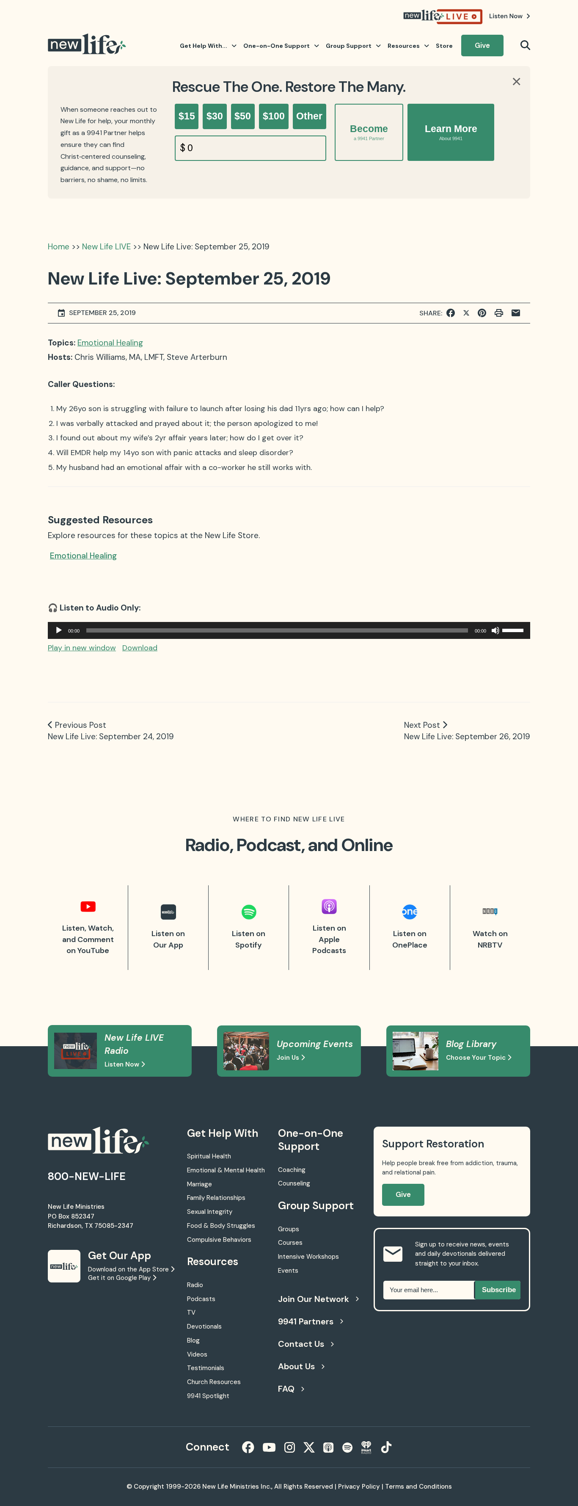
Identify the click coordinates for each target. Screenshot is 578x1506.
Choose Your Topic (476, 1057)
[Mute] (495, 630)
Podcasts (201, 1299)
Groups (288, 1229)
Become (369, 132)
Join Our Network (313, 1298)
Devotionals (204, 1326)
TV (191, 1312)
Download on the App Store (129, 1269)
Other (309, 116)
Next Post (422, 725)
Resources (404, 46)
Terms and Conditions (418, 1486)
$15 (187, 116)
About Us (296, 1366)
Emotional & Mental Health (226, 1170)
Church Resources (214, 1382)
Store (444, 46)
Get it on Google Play (120, 1278)
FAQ (286, 1388)
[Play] (59, 630)
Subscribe (499, 1290)
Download (139, 648)
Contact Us (301, 1343)
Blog (193, 1340)
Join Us (289, 1057)
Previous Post (80, 725)
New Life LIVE (106, 246)
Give (482, 45)
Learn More (451, 132)
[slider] (514, 629)
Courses (290, 1242)
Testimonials (205, 1368)
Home (58, 246)
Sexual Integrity (209, 1212)
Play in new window (82, 648)
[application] (289, 630)
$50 (242, 116)
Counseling (294, 1183)
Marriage (199, 1184)
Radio (195, 1285)
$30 (214, 116)
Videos (197, 1354)
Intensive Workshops (308, 1256)
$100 (274, 116)
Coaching (292, 1170)
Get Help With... (203, 46)
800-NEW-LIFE (87, 1176)
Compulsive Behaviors (219, 1239)
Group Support (349, 46)
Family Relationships (216, 1198)
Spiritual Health (209, 1156)
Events (288, 1270)
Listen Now (123, 1064)
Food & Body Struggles (221, 1225)
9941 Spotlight (208, 1396)
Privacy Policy (359, 1486)
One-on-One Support (276, 46)
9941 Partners (305, 1321)
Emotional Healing (110, 342)
